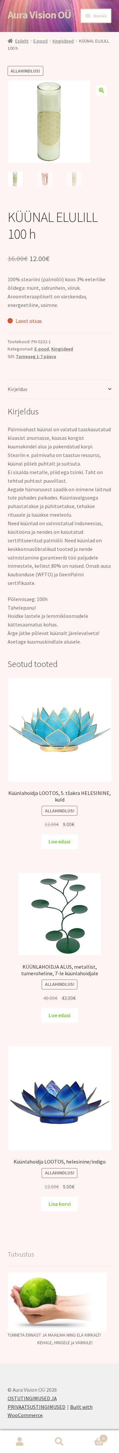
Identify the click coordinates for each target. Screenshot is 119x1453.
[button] (101, 90)
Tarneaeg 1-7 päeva (36, 356)
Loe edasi (59, 841)
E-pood (40, 41)
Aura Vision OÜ (39, 14)
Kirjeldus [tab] (17, 389)
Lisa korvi (60, 1203)
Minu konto (20, 1442)
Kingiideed (63, 41)
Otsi (59, 1442)
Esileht (21, 41)
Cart (91, 1436)
